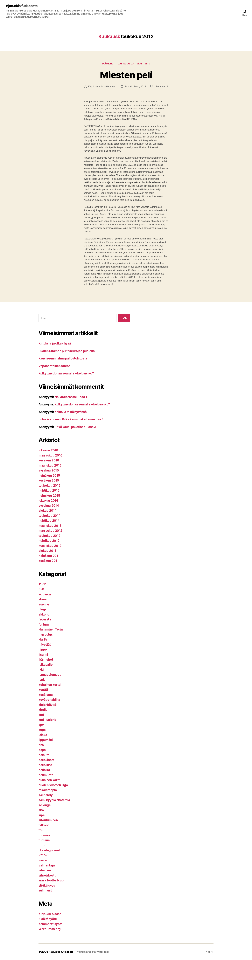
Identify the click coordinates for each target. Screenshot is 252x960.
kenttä (43, 689)
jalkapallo (126, 63)
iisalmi (43, 654)
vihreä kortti (47, 875)
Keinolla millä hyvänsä (70, 412)
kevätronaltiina (49, 699)
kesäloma (45, 695)
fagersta (44, 619)
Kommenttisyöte (50, 924)
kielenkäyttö (47, 705)
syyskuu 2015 (48, 470)
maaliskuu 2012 (49, 546)
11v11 (42, 584)
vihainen (44, 870)
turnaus (44, 840)
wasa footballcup (51, 880)
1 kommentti (161, 86)
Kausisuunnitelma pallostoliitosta (62, 358)
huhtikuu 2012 (49, 540)
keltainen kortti (49, 685)
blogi (42, 609)
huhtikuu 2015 (49, 490)
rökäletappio (47, 790)
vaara (42, 860)
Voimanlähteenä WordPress (93, 951)
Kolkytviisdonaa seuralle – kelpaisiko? (66, 373)
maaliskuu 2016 (50, 465)
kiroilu (43, 710)
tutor (42, 845)
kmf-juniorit (47, 720)
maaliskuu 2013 (49, 525)
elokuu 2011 (47, 551)
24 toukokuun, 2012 (135, 86)
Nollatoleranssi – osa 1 (71, 397)
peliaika (44, 770)
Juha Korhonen (108, 86)
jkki (139, 63)
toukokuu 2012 (49, 536)
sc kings (44, 805)
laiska (42, 735)
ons (41, 745)
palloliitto (45, 765)
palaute (43, 755)
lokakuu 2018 (48, 450)
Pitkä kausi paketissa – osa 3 (82, 419)
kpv (41, 725)
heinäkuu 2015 (49, 475)
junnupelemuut (49, 674)
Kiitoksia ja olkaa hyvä (54, 343)
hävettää (44, 644)
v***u (42, 855)
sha (41, 810)
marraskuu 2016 (50, 455)
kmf (41, 715)
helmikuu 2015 (49, 495)
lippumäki (45, 740)
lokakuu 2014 (48, 500)
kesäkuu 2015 (48, 480)
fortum (43, 624)
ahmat (43, 599)
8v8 (41, 589)
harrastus (45, 634)
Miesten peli (126, 74)
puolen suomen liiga (53, 785)
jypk (41, 679)
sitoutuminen (48, 820)
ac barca (44, 594)
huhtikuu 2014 (49, 520)
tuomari (44, 835)
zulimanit (45, 890)
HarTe (42, 639)
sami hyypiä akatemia (54, 800)
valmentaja (46, 865)
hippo (42, 649)
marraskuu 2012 (50, 530)
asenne (43, 604)
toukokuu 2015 (49, 485)
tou (40, 830)
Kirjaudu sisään (49, 914)
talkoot (43, 825)
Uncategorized (49, 850)
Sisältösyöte (47, 919)
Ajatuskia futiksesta (21, 6)
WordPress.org (49, 929)
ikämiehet (108, 63)
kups (42, 730)
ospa (42, 750)
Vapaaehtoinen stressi (54, 366)
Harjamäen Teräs (50, 629)
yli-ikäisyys (46, 885)
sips (147, 63)
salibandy (45, 795)
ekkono (43, 614)
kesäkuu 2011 (48, 561)
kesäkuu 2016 (48, 460)
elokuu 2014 (47, 510)
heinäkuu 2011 (49, 556)
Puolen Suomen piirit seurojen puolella (66, 351)
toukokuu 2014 (49, 515)
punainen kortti (49, 780)
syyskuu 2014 (48, 505)
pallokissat (46, 760)
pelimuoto (45, 775)
